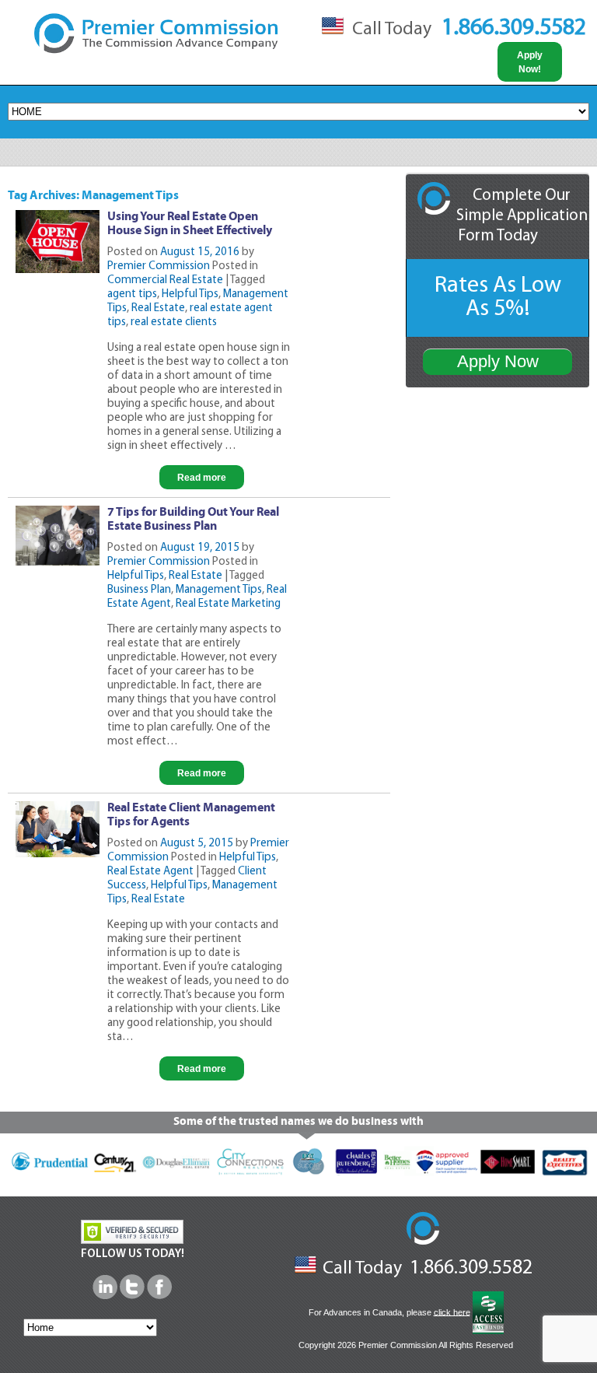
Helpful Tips (190, 294)
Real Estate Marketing (228, 604)
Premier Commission (158, 266)
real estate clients (174, 322)
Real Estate (158, 308)
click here (452, 1311)
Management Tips (219, 590)
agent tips (132, 294)
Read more (201, 477)
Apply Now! (530, 62)
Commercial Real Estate (165, 280)
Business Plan (139, 590)
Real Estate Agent (150, 871)
